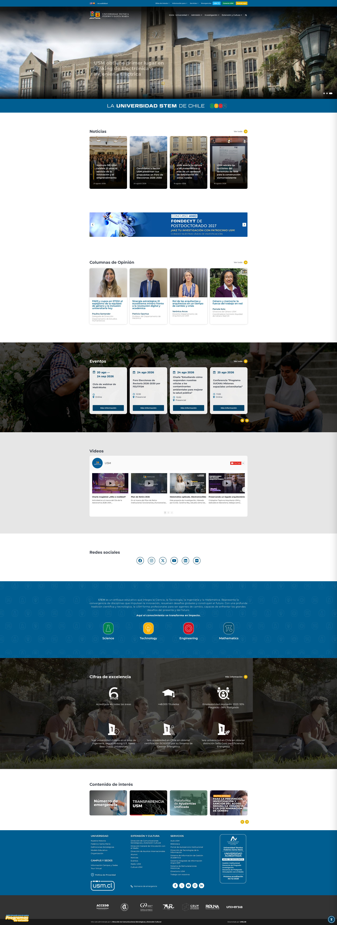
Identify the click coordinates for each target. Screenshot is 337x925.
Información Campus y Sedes (104, 865)
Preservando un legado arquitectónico (227, 497)
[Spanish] (93, 3)
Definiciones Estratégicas (102, 847)
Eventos (134, 861)
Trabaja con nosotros (180, 874)
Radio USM (136, 864)
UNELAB (243, 922)
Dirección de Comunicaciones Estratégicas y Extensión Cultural (146, 842)
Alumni (134, 854)
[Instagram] (151, 560)
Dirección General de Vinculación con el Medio (148, 847)
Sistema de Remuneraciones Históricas (183, 867)
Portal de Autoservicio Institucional (186, 847)
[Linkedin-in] (201, 885)
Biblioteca (175, 844)
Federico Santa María (100, 844)
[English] (91, 3)
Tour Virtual (96, 868)
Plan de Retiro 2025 (140, 497)
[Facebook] (140, 560)
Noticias (134, 857)
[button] (163, 3)
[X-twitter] (163, 560)
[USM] (97, 463)
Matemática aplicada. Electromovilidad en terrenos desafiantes (200, 497)
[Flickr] (196, 560)
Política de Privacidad (105, 875)
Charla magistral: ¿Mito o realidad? (109, 497)
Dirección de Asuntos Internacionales (148, 851)
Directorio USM (177, 871)
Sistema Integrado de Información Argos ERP (186, 862)
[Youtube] (174, 560)
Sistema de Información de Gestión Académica (186, 856)
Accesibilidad (102, 3)
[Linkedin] (185, 560)
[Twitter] (181, 885)
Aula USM (174, 841)
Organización (97, 853)
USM (108, 463)
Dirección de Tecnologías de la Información (184, 851)
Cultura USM (136, 867)
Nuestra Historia (98, 841)
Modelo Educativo (99, 850)
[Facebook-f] (175, 885)
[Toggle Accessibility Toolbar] (331, 919)
